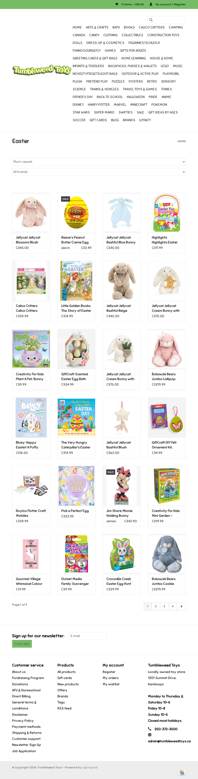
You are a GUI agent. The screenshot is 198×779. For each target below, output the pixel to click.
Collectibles (132, 35)
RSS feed (64, 708)
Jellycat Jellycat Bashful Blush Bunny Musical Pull (120, 445)
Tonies (166, 89)
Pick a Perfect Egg (75, 511)
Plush (77, 81)
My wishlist (111, 684)
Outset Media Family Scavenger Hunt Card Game (75, 581)
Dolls (77, 43)
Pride (153, 97)
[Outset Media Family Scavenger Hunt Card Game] (76, 554)
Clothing (110, 35)
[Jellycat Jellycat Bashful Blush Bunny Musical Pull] (122, 417)
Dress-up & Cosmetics (105, 43)
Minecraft (138, 105)
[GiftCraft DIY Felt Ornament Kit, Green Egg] (167, 417)
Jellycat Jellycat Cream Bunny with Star (166, 308)
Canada (79, 35)
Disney (78, 105)
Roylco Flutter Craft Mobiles (31, 513)
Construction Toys (163, 35)
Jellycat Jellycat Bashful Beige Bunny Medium (118, 308)
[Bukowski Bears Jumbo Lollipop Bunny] (167, 349)
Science (79, 89)
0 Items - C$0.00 (133, 4)
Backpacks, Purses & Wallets (132, 66)
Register (109, 672)
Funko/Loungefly (87, 51)
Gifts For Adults (133, 51)
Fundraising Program (28, 678)
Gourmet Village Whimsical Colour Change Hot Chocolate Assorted (29, 581)
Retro (152, 81)
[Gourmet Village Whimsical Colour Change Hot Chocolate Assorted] (31, 554)
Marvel (120, 105)
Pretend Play (97, 81)
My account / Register (170, 4)
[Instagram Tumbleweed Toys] (182, 636)
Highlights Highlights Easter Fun (165, 240)
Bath (116, 27)
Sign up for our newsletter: (38, 635)
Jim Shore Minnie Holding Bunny (119, 513)
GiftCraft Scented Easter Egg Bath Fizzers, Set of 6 (74, 377)
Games (110, 51)
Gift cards (98, 120)
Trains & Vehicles (104, 89)
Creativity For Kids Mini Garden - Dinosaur (166, 513)
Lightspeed (90, 767)
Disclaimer (20, 715)
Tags (61, 702)
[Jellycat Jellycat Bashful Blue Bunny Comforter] (122, 213)
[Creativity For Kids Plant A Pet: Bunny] (31, 349)
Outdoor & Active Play (140, 74)
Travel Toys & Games (140, 89)
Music (178, 66)
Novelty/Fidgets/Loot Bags (95, 74)
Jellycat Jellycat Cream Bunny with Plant (120, 377)
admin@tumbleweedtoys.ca (169, 741)
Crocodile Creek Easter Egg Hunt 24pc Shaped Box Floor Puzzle (120, 581)
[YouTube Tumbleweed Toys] (173, 636)
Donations (20, 684)
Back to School (110, 97)
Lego (165, 66)
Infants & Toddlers (88, 66)
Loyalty (145, 120)
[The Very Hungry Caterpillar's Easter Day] (76, 417)
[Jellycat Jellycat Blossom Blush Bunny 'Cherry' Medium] (31, 213)
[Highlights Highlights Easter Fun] (167, 213)
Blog (115, 120)
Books (129, 27)
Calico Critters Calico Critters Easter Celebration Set (30, 308)
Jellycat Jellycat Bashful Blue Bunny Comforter (121, 240)
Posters (136, 81)
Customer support (26, 739)
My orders (111, 678)
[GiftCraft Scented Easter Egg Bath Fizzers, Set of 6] (76, 349)
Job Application (24, 751)
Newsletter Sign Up (26, 745)
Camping (176, 27)
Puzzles (118, 81)
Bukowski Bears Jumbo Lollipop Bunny (164, 377)
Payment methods (26, 727)
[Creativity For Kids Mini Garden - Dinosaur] (167, 486)
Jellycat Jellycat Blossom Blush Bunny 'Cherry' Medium (28, 240)
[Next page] (181, 606)
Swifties (126, 112)
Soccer (79, 120)
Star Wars (81, 112)
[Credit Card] (181, 772)
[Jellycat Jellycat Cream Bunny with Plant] (122, 349)
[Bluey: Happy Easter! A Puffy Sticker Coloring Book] (31, 417)
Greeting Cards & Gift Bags (95, 58)
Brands (129, 120)
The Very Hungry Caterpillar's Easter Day (75, 445)
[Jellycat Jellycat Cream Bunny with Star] (167, 281)
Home (77, 27)
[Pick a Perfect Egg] (76, 486)
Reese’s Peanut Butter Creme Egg (75, 239)
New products (68, 684)
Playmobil (171, 74)
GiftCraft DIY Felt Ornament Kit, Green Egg (164, 445)
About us (19, 672)
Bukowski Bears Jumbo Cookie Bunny (164, 581)
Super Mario (104, 112)
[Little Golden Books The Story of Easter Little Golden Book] (76, 281)
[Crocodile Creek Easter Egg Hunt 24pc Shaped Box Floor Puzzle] (122, 554)
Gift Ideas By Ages (163, 112)
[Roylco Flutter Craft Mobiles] (31, 486)
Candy (94, 35)
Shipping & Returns (27, 733)
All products (66, 672)
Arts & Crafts (97, 27)
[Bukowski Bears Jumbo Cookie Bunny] (167, 554)
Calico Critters (152, 27)
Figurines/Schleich (144, 43)
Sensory (168, 81)
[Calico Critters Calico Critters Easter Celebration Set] (31, 281)
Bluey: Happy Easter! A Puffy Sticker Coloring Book (28, 445)
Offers (62, 690)
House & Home (161, 58)
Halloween (136, 97)
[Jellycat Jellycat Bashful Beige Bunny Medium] (122, 281)
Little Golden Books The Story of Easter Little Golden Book (76, 308)
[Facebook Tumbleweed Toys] (165, 636)
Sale (140, 112)
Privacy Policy (23, 721)
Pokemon (159, 105)
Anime (166, 97)
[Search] (151, 20)
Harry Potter (99, 105)
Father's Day (83, 97)
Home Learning (133, 58)
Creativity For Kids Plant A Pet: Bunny (30, 376)
